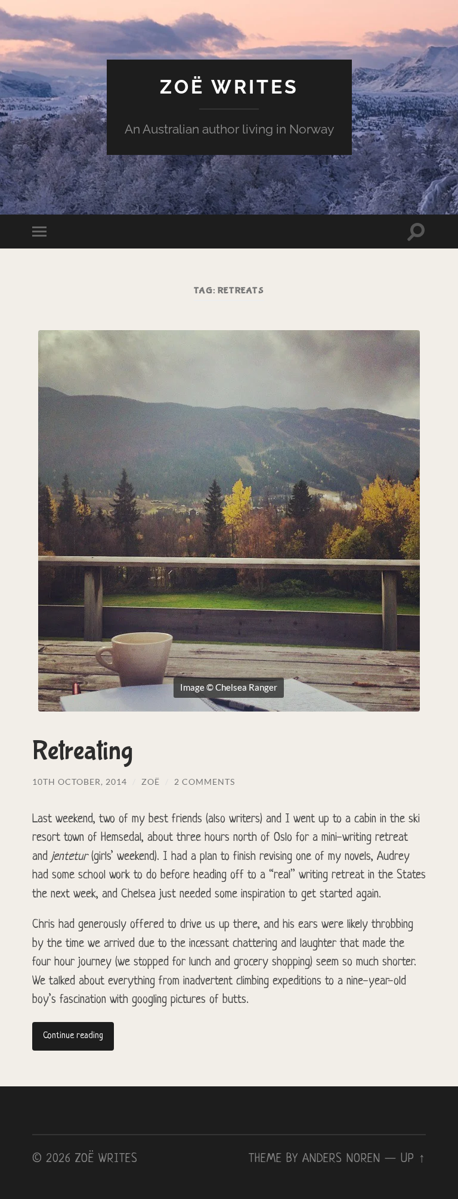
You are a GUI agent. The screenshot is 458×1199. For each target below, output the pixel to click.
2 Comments (204, 781)
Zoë (150, 781)
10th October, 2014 (79, 781)
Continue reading (73, 1036)
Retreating (82, 751)
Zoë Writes (229, 87)
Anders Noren (341, 1159)
